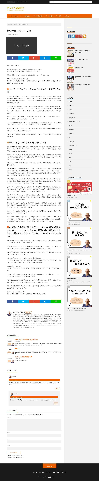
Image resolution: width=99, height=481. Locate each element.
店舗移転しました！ (79, 67)
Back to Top (49, 466)
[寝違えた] (10, 350)
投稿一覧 (28, 312)
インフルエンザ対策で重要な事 (23, 357)
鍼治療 (70, 153)
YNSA (70, 101)
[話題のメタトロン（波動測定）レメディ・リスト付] (70, 53)
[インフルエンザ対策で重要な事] (10, 359)
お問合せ (66, 16)
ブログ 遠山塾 (49, 16)
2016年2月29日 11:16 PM (16, 397)
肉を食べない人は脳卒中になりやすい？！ (26, 339)
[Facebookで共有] (12, 58)
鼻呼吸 (70, 169)
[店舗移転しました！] (70, 70)
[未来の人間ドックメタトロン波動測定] (70, 79)
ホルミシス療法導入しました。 (82, 59)
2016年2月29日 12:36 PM (14, 380)
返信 (57, 388)
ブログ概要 (56, 472)
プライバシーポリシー (45, 472)
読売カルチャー (72, 145)
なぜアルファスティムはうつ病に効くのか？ (77, 308)
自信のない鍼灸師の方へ (72, 278)
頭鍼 (70, 165)
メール (9, 439)
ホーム (10, 16)
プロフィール (18, 16)
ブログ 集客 (58, 16)
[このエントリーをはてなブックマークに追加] (45, 58)
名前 (8, 432)
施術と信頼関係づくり (74, 121)
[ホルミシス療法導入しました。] (70, 62)
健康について (72, 117)
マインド (71, 109)
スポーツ (71, 105)
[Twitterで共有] (23, 58)
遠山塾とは (27, 16)
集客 (70, 157)
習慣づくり (71, 141)
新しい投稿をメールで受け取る (15, 457)
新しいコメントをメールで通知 (15, 455)
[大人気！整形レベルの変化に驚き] (70, 87)
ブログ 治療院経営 (37, 16)
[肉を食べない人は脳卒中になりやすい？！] (10, 342)
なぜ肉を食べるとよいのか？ (73, 222)
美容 (70, 137)
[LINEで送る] (56, 58)
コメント (9, 417)
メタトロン (71, 113)
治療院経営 (71, 129)
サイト (8, 445)
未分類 (16, 34)
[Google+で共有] (34, 58)
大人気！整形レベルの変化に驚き (82, 84)
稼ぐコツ (71, 133)
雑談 (70, 161)
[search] (91, 2)
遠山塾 (70, 149)
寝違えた (17, 348)
